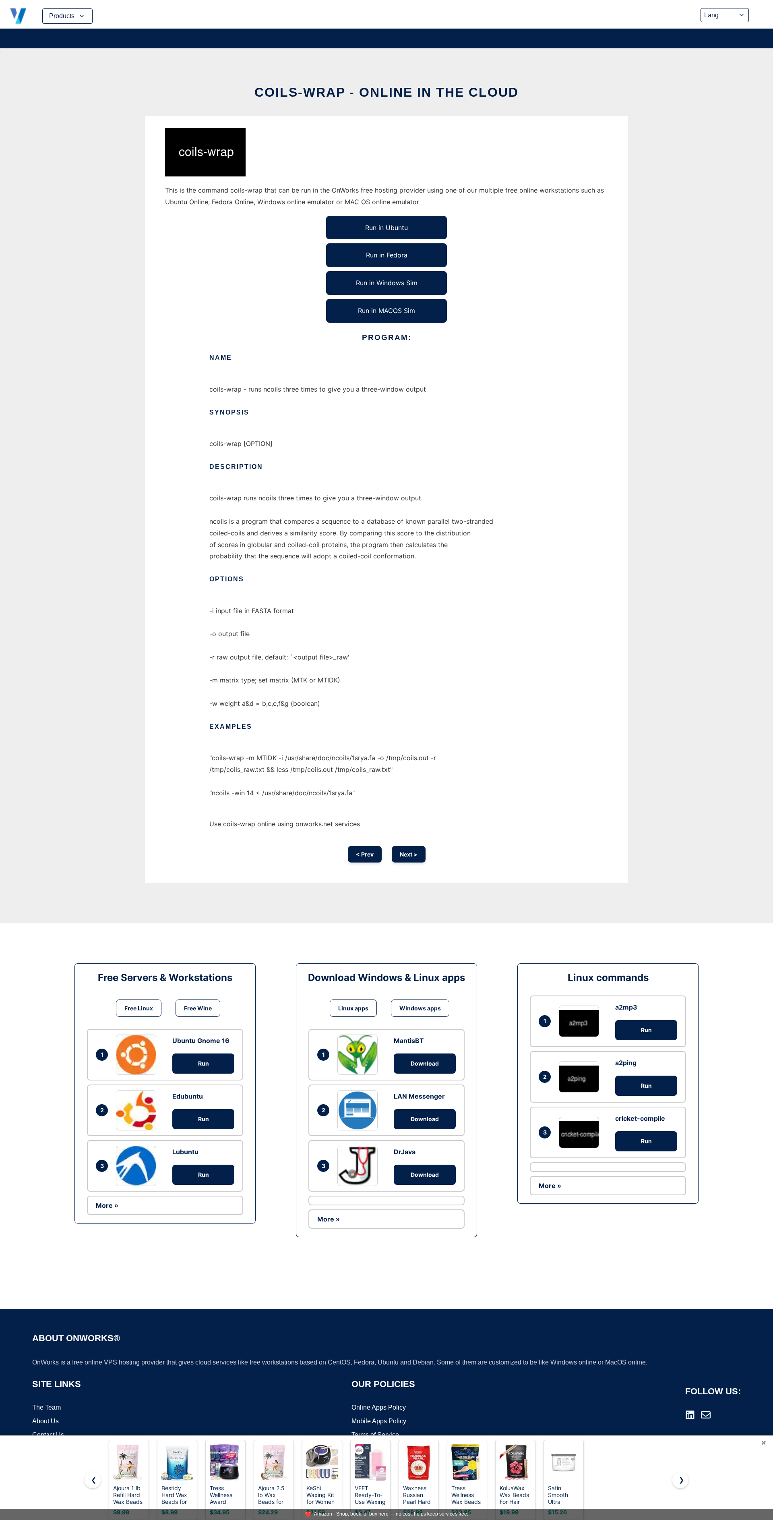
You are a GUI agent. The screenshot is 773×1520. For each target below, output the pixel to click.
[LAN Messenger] (359, 1110)
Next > (409, 854)
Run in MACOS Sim (386, 311)
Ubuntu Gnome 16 (200, 1041)
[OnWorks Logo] (18, 16)
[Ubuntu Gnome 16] (138, 1055)
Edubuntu (187, 1096)
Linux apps (353, 1008)
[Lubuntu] (138, 1166)
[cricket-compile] (581, 1132)
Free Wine (198, 1008)
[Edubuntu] (138, 1110)
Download (425, 1063)
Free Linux (138, 1008)
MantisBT (409, 1041)
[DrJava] (359, 1166)
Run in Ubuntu (386, 228)
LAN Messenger (419, 1096)
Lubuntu (185, 1152)
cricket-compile (640, 1118)
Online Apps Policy (378, 1407)
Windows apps (420, 1008)
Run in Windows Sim (387, 283)
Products (61, 15)
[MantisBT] (359, 1055)
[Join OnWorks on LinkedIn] (690, 1415)
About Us (45, 1421)
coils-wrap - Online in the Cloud (386, 92)
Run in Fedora (386, 255)
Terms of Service (375, 1434)
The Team (46, 1407)
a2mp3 (626, 1007)
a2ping (626, 1063)
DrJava (404, 1152)
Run (203, 1063)
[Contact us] (706, 1415)
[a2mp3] (581, 1021)
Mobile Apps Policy (378, 1421)
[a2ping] (581, 1076)
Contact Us (48, 1434)
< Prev (365, 854)
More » (107, 1205)
